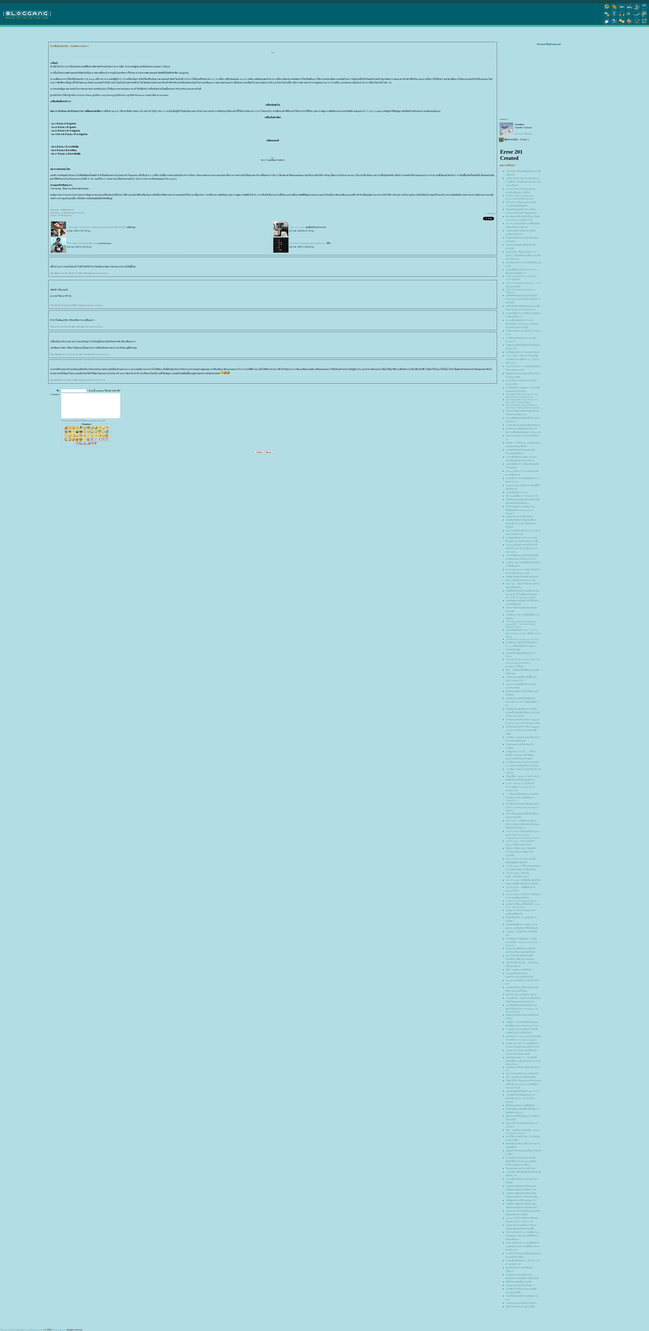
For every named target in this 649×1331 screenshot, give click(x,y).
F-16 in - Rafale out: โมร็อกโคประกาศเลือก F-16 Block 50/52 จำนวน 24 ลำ (520, 787)
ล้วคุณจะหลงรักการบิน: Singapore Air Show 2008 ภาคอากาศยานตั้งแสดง (523, 730)
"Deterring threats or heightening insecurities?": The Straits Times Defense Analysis (521, 624)
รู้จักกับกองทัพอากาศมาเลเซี (520, 1306)
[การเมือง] (614, 16)
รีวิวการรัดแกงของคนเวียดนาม (82, 243)
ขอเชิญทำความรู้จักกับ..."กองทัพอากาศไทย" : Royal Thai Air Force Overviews (522, 942)
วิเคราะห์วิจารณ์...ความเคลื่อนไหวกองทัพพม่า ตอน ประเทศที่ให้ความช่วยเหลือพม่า (522, 1236)
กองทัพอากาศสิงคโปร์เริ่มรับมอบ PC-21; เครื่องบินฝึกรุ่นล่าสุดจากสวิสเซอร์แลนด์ (521, 646)
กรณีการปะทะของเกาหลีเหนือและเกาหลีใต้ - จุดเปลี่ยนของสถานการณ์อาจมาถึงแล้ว (523, 182)
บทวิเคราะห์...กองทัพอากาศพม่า (521, 994)
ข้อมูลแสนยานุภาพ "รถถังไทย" (521, 1168)
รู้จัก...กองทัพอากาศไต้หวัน (519, 969)
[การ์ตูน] (622, 24)
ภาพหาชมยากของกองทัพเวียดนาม (523, 425)
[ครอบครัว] (629, 16)
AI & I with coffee (297, 227)
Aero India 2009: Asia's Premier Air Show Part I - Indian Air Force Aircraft (522, 406)
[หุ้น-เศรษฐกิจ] (614, 24)
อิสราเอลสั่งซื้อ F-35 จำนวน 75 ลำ (522, 496)
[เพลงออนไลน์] (622, 16)
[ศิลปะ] (644, 16)
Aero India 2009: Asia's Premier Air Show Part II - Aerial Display (522, 401)
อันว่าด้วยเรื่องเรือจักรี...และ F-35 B (522, 1091)
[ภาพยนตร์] (622, 9)
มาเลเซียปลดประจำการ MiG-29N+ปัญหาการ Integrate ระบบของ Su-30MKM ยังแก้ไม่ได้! (522, 324)
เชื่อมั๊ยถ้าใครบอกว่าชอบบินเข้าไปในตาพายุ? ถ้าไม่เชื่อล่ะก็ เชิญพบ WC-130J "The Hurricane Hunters (522, 594)
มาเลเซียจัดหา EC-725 (517, 492)
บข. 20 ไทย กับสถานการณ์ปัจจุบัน (522, 1073)
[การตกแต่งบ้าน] (629, 9)
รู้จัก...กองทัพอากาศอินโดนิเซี (521, 1077)
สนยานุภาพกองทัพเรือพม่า (519, 1285)
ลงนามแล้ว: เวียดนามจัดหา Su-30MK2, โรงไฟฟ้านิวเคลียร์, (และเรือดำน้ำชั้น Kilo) (523, 255)
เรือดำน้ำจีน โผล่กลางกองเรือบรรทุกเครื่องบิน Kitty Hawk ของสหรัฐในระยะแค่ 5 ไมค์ (523, 1084)
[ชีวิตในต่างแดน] (644, 24)
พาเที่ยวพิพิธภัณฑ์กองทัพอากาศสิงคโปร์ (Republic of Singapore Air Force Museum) (522, 1008)
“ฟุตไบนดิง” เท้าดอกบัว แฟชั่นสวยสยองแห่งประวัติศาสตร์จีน (96, 227)
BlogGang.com (59, 1329)
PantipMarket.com (20, 1329)
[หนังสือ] (637, 16)
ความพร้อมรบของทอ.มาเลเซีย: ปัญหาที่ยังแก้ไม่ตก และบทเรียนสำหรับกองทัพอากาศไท (521, 1161)
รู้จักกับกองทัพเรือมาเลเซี (519, 1282)
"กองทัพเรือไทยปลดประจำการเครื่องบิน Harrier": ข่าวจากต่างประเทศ (520, 1098)
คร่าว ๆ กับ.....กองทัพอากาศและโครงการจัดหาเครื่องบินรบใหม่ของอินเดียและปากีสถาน (523, 824)
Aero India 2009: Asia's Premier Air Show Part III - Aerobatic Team (522, 395)
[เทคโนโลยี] (637, 9)
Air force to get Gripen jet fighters (521, 901)
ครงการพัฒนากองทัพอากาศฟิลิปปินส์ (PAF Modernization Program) (520, 509)
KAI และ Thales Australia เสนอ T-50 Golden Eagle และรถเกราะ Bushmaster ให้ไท (523, 663)
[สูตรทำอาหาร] (606, 9)
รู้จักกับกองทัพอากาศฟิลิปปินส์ (520, 1105)
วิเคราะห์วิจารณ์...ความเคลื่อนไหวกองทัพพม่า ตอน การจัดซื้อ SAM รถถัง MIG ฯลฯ (523, 1246)
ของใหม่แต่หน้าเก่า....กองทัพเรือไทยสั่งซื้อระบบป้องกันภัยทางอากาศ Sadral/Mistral (523, 1060)
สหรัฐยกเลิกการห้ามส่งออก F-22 (521, 1200)
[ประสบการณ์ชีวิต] (637, 24)
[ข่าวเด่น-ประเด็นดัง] (614, 9)
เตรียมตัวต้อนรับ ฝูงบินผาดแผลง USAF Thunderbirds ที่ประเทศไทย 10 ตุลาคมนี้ (523, 299)
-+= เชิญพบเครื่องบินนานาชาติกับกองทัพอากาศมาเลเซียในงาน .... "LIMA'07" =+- (522, 797)
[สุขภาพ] (629, 24)
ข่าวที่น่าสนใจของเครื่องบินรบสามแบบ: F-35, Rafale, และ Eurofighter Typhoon (522, 807)
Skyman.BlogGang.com (549, 44)
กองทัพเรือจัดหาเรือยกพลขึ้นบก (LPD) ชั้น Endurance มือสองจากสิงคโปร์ (521, 523)
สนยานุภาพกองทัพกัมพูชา (519, 516)
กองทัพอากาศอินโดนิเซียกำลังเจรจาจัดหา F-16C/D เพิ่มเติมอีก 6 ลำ (522, 702)
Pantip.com (6, 1329)
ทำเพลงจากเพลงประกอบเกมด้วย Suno (307, 243)
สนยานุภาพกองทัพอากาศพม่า (521, 1303)
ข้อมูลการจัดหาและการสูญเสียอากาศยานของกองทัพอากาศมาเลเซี (521, 852)
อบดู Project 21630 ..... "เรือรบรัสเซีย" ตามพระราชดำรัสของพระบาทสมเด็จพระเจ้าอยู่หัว (520, 755)
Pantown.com (37, 1329)
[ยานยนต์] (644, 9)
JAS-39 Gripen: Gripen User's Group (522, 639)
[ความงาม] (606, 16)
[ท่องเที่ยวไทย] (606, 24)
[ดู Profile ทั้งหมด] (523, 133)
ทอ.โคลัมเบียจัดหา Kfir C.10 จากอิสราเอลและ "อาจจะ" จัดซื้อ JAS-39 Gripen (523, 633)
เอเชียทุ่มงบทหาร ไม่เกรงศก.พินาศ (522, 352)
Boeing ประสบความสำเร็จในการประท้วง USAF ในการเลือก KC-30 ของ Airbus (521, 548)
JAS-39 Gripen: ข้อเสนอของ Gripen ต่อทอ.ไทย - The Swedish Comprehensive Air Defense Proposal (522, 834)
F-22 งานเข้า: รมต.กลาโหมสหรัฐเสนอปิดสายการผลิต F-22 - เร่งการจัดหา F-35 (522, 359)
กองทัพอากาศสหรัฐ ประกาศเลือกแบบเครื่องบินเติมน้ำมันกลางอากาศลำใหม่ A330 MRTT (523, 712)
